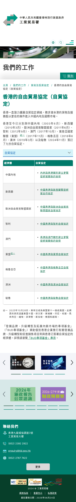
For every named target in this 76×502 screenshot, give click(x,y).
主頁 (5, 85)
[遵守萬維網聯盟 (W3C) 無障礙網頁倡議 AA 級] (19, 482)
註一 (22, 135)
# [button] (72, 362)
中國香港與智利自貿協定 (54, 223)
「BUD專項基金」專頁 (42, 337)
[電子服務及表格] (53, 362)
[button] (16, 374)
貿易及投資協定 (40, 85)
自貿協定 (10, 152)
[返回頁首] (67, 494)
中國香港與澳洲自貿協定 (54, 284)
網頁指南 (23, 493)
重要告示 (38, 493)
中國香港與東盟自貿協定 (54, 254)
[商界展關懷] (35, 482)
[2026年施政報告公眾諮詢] (23, 394)
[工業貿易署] (38, 19)
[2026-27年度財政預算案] (53, 394)
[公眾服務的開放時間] (22, 362)
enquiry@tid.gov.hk (19, 450)
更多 (38, 466)
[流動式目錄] (70, 42)
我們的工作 (19, 85)
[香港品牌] (52, 482)
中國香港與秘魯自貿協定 (54, 297)
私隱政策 (52, 493)
